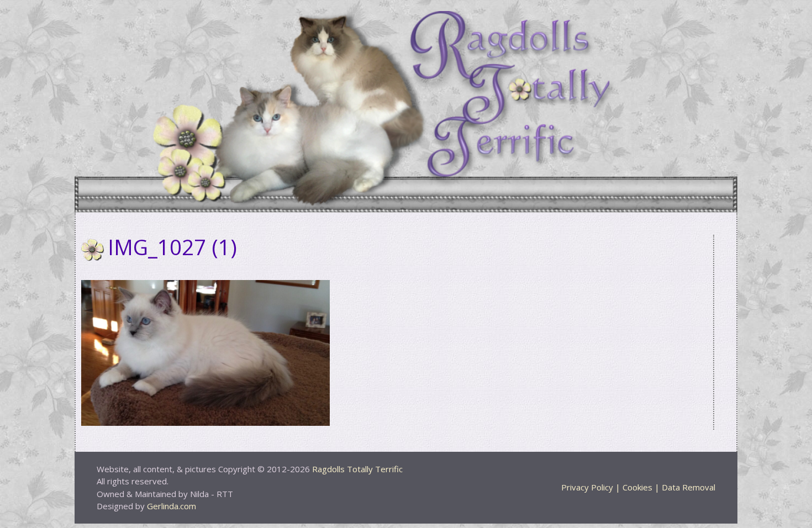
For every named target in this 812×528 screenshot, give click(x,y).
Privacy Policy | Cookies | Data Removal (638, 487)
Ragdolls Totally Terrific (357, 468)
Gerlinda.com (171, 505)
